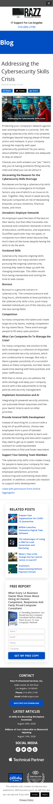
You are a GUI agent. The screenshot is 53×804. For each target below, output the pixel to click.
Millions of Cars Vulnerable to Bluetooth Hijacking (26, 731)
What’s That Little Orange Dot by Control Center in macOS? (30, 557)
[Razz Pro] (26, 12)
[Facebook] (18, 749)
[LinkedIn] (29, 749)
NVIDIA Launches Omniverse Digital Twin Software (31, 530)
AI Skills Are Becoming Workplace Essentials (26, 718)
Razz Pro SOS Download (26, 703)
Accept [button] (35, 794)
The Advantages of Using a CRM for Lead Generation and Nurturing (32, 544)
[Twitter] (24, 749)
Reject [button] (45, 794)
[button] (49, 3)
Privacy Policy (26, 799)
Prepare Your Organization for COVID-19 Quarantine (31, 518)
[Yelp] (35, 749)
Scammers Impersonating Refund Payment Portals (30, 568)
